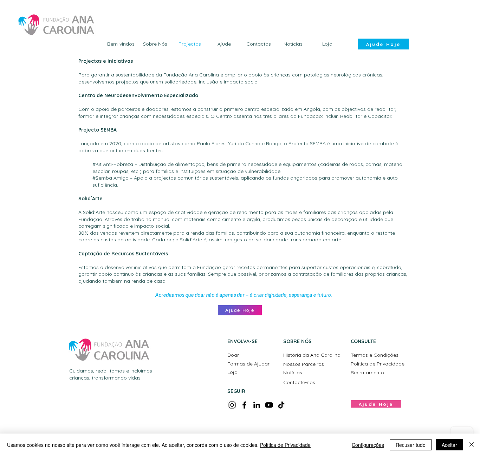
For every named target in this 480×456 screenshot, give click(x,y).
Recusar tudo (411, 444)
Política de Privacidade (285, 444)
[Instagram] (232, 405)
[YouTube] (269, 405)
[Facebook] (244, 405)
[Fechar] (471, 444)
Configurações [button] (368, 444)
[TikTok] (281, 405)
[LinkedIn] (256, 405)
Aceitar (449, 444)
